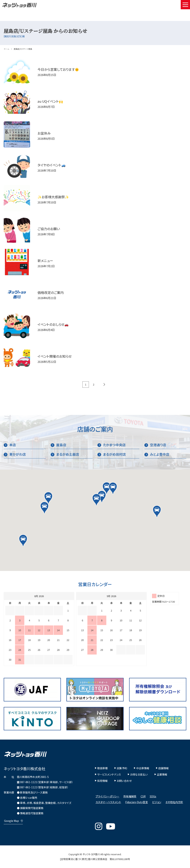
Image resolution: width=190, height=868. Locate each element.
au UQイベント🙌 (50, 101)
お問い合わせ (124, 780)
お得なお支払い (139, 774)
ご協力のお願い (48, 228)
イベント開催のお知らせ (54, 356)
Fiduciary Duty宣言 (136, 802)
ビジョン (156, 802)
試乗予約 (122, 768)
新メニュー (45, 260)
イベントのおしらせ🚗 (52, 324)
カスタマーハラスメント (108, 802)
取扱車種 (102, 768)
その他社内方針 (174, 802)
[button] (106, 488)
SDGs (153, 796)
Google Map (11, 821)
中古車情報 (142, 768)
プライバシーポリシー (107, 796)
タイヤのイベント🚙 (51, 165)
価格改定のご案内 (50, 292)
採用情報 (102, 780)
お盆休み (44, 133)
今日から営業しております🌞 (58, 69)
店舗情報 (163, 768)
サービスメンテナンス (109, 774)
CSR (143, 796)
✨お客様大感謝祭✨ (53, 196)
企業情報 (162, 774)
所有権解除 (129, 796)
